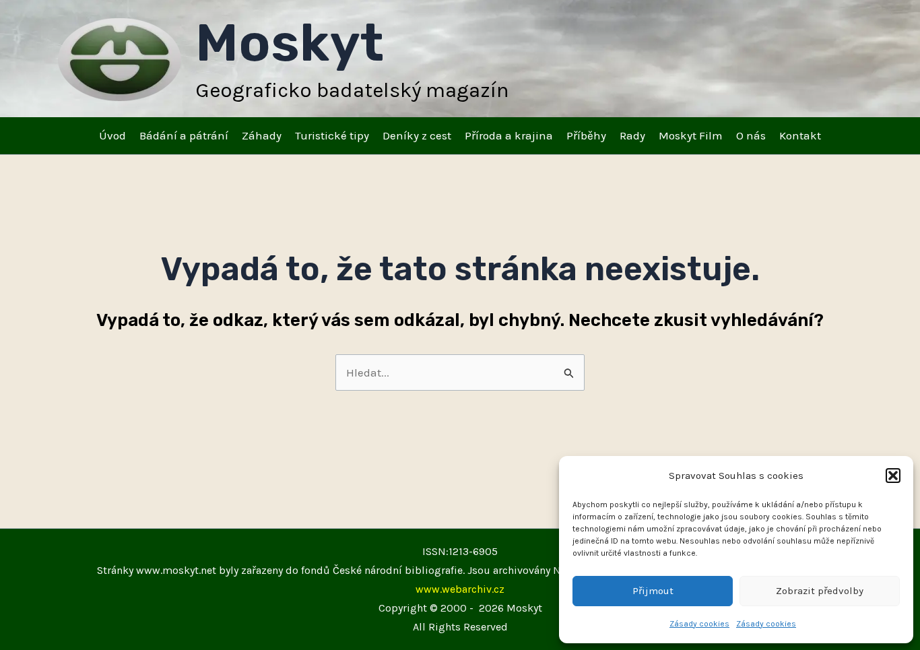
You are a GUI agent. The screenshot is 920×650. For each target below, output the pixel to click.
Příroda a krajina (509, 135)
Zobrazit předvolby (819, 591)
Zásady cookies (699, 623)
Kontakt (800, 135)
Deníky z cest (417, 135)
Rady (632, 135)
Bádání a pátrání (183, 135)
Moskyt (289, 42)
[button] (893, 475)
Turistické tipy (332, 135)
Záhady (262, 135)
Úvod (112, 135)
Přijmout (652, 591)
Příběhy (586, 135)
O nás (751, 135)
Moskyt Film (691, 135)
